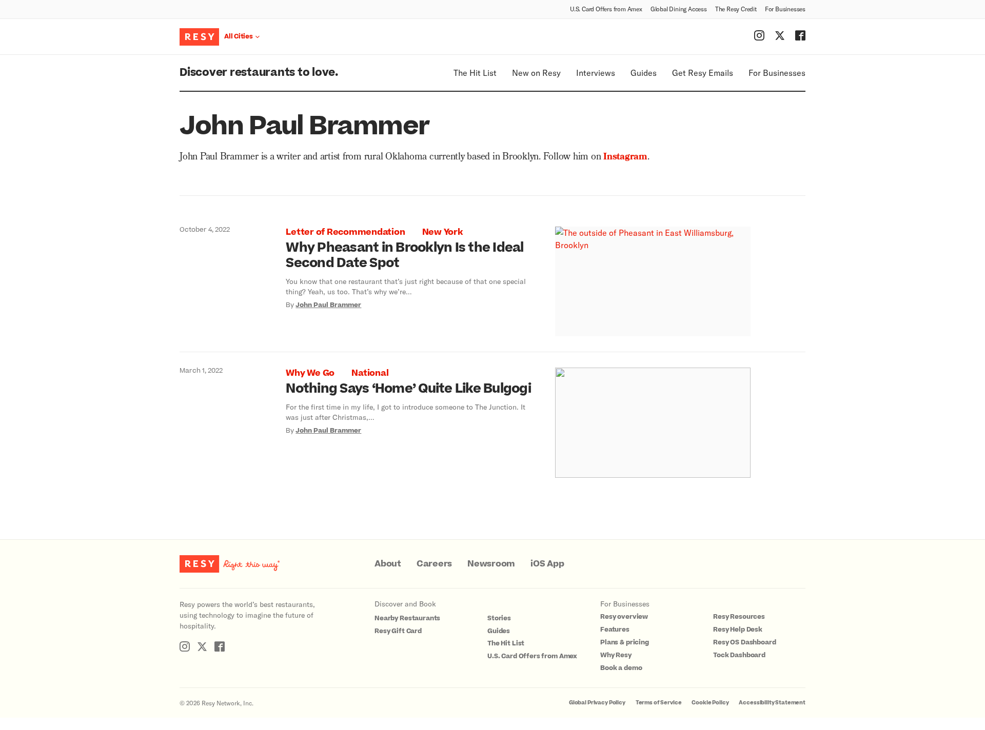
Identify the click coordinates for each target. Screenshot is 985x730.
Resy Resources (739, 616)
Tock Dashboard (739, 655)
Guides (644, 72)
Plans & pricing (624, 642)
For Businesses (785, 8)
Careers (434, 564)
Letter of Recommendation (345, 232)
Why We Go (310, 373)
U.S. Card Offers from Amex (606, 8)
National (369, 373)
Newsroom (491, 564)
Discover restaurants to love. (259, 72)
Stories (499, 618)
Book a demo (621, 668)
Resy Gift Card (398, 631)
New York (442, 232)
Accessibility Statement (772, 702)
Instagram (625, 158)
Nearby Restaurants (407, 618)
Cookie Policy (710, 702)
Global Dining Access (679, 8)
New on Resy (536, 72)
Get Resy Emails (702, 72)
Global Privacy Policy (597, 702)
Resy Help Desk (737, 629)
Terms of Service (659, 702)
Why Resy (616, 655)
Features (614, 629)
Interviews (595, 72)
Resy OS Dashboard (744, 642)
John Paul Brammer (328, 305)
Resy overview (624, 616)
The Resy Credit (736, 8)
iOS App (547, 564)
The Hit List (475, 72)
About (388, 564)
